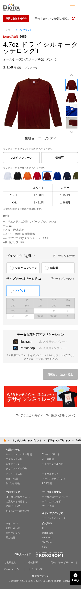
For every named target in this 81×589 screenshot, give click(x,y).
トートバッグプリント (54, 478)
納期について (13, 506)
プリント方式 (66, 256)
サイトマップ (35, 569)
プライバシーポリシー (61, 562)
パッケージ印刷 (14, 474)
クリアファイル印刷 (16, 468)
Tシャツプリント (23, 30)
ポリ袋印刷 (48, 459)
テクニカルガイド (32, 415)
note (44, 547)
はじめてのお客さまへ (17, 496)
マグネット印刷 (14, 459)
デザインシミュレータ (54, 518)
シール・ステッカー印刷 (19, 454)
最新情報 (10, 537)
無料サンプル (13, 533)
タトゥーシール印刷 (52, 463)
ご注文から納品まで (16, 501)
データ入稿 (48, 506)
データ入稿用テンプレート (56, 496)
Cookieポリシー (12, 569)
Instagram (47, 533)
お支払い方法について (17, 511)
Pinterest (47, 537)
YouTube (47, 542)
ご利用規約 (10, 562)
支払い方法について (63, 415)
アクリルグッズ (50, 474)
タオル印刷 (12, 478)
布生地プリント (14, 463)
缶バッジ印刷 (13, 483)
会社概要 (33, 562)
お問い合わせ (13, 528)
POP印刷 (47, 483)
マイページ (12, 523)
